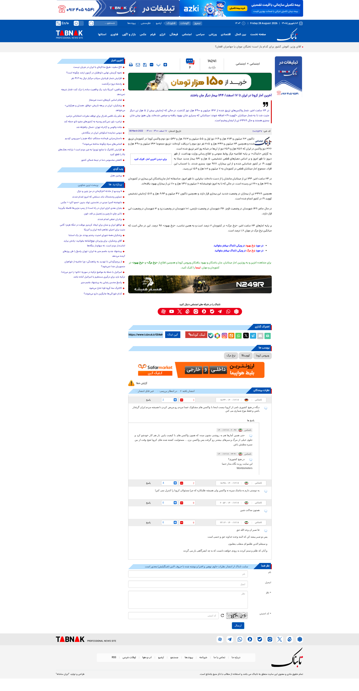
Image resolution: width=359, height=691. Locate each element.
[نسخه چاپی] (267, 336)
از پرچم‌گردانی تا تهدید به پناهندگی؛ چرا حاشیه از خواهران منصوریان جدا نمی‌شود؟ (94, 264)
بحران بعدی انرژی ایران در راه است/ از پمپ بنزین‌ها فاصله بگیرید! (90, 208)
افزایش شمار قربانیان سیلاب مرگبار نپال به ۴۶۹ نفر (96, 78)
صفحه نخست (258, 34)
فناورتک (171, 23)
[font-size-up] (165, 64)
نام (269, 572)
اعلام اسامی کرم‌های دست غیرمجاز (105, 100)
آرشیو (159, 23)
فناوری (114, 34)
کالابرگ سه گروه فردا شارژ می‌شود (105, 288)
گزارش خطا (141, 383)
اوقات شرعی (129, 658)
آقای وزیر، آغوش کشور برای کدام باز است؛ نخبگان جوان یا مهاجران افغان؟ (258, 47)
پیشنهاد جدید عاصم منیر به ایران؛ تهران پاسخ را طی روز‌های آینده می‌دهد (94, 254)
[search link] (91, 23)
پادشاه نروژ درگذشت (112, 84)
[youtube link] (171, 311)
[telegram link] (220, 311)
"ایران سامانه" (62, 674)
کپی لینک (172, 334)
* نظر (268, 593)
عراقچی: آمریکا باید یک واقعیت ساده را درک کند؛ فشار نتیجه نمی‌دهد (93, 92)
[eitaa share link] (231, 336)
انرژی (162, 34)
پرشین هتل (116, 176)
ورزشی (213, 34)
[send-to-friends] (138, 64)
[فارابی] (200, 81)
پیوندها (131, 23)
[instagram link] (195, 311)
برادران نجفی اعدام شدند (109, 219)
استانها (102, 34)
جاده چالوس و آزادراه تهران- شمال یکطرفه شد (99, 127)
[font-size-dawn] (151, 64)
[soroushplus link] (204, 311)
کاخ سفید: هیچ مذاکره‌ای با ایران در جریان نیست (97, 67)
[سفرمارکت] (199, 370)
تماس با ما (219, 658)
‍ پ (157, 64)
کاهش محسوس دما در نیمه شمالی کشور (101, 160)
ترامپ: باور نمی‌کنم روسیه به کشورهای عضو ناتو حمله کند (93, 122)
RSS (114, 658)
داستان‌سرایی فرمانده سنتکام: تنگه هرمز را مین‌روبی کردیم (93, 139)
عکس (143, 34)
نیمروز (197, 23)
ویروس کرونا (262, 356)
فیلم (152, 34)
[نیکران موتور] (200, 284)
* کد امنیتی (265, 614)
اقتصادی (226, 34)
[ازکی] (241, 8)
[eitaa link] (187, 311)
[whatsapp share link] (238, 336)
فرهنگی (174, 34)
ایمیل (268, 583)
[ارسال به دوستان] (260, 336)
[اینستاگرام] (224, 335)
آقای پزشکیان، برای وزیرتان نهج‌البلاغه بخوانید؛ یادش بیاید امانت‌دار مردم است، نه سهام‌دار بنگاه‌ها (94, 243)
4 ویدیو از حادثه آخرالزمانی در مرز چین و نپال (99, 191)
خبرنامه (203, 658)
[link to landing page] (288, 34)
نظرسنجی (146, 23)
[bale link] (212, 311)
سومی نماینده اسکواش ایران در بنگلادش (102, 133)
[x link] (179, 311)
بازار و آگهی (129, 34)
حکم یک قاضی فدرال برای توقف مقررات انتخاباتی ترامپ (94, 116)
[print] (131, 64)
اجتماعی (187, 34)
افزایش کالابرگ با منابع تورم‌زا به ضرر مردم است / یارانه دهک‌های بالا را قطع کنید (91, 152)
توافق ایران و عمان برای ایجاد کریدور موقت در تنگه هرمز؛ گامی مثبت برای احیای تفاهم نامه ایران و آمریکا (92, 227)
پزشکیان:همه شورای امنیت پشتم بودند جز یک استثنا (95, 235)
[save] (145, 65)
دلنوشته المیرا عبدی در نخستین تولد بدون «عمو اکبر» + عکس (91, 203)
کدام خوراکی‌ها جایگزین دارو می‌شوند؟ (103, 294)
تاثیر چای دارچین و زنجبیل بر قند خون (103, 214)
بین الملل (240, 34)
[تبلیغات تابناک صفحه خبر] (288, 77)
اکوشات (185, 23)
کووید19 (245, 356)
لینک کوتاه (198, 334)
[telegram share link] (253, 336)
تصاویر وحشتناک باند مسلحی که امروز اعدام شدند (97, 197)
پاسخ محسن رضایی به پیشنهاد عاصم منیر (101, 283)
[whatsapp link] (228, 311)
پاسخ (148, 400)
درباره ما (236, 658)
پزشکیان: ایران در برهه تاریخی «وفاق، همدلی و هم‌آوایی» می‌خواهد (95, 108)
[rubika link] (236, 311)
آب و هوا (147, 658)
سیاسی (200, 34)
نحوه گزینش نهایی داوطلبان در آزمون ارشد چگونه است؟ (94, 73)
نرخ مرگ (231, 356)
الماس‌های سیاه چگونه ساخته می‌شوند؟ (102, 144)
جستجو (174, 658)
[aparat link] (163, 311)
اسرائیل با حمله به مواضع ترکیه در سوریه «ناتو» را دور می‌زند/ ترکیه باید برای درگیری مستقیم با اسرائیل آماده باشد (93, 274)
